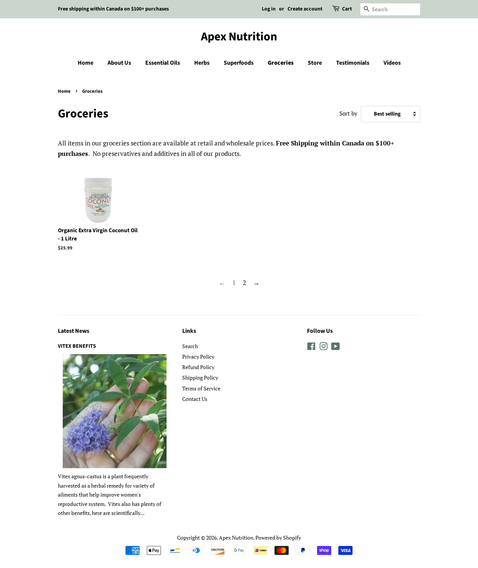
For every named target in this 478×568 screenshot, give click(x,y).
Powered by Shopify (278, 537)
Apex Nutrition (239, 37)
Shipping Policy (200, 377)
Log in (269, 9)
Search (190, 346)
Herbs (201, 63)
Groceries (281, 63)
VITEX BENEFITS (77, 346)
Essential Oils (162, 63)
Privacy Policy (198, 356)
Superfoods (239, 63)
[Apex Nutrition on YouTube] (335, 347)
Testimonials (352, 63)
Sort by (348, 113)
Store (315, 63)
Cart (347, 9)
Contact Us (194, 398)
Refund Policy (198, 367)
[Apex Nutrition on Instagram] (323, 347)
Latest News (73, 331)
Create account (305, 9)
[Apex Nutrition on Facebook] (311, 347)
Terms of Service (201, 388)
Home (85, 63)
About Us (119, 63)
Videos (392, 63)
